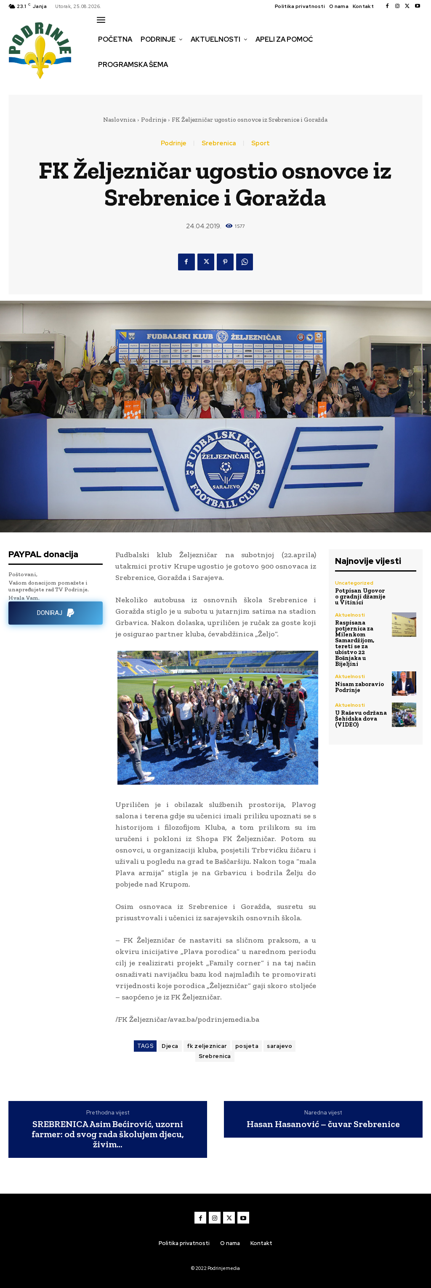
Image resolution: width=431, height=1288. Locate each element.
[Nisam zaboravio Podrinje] (404, 683)
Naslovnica (119, 119)
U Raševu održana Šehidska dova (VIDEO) (361, 718)
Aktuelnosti (350, 614)
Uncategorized (354, 582)
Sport (260, 143)
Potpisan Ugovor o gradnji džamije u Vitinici (360, 596)
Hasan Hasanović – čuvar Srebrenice (323, 1124)
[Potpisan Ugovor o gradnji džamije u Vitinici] (404, 592)
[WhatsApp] (244, 262)
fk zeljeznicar (207, 1046)
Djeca (170, 1046)
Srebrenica (219, 143)
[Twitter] (407, 6)
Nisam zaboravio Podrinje (359, 687)
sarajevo (279, 1046)
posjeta (247, 1046)
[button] (104, 82)
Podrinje (153, 119)
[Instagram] (397, 6)
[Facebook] (387, 6)
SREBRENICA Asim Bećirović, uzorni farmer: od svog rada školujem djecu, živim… (108, 1134)
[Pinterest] (225, 262)
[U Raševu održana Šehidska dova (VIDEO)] (404, 715)
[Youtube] (417, 6)
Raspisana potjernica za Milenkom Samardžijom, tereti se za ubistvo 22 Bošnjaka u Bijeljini (354, 643)
